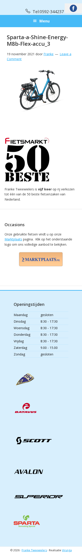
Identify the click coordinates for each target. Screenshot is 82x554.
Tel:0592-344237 (48, 11)
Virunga (67, 550)
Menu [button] (44, 21)
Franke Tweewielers (34, 550)
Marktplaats (13, 239)
